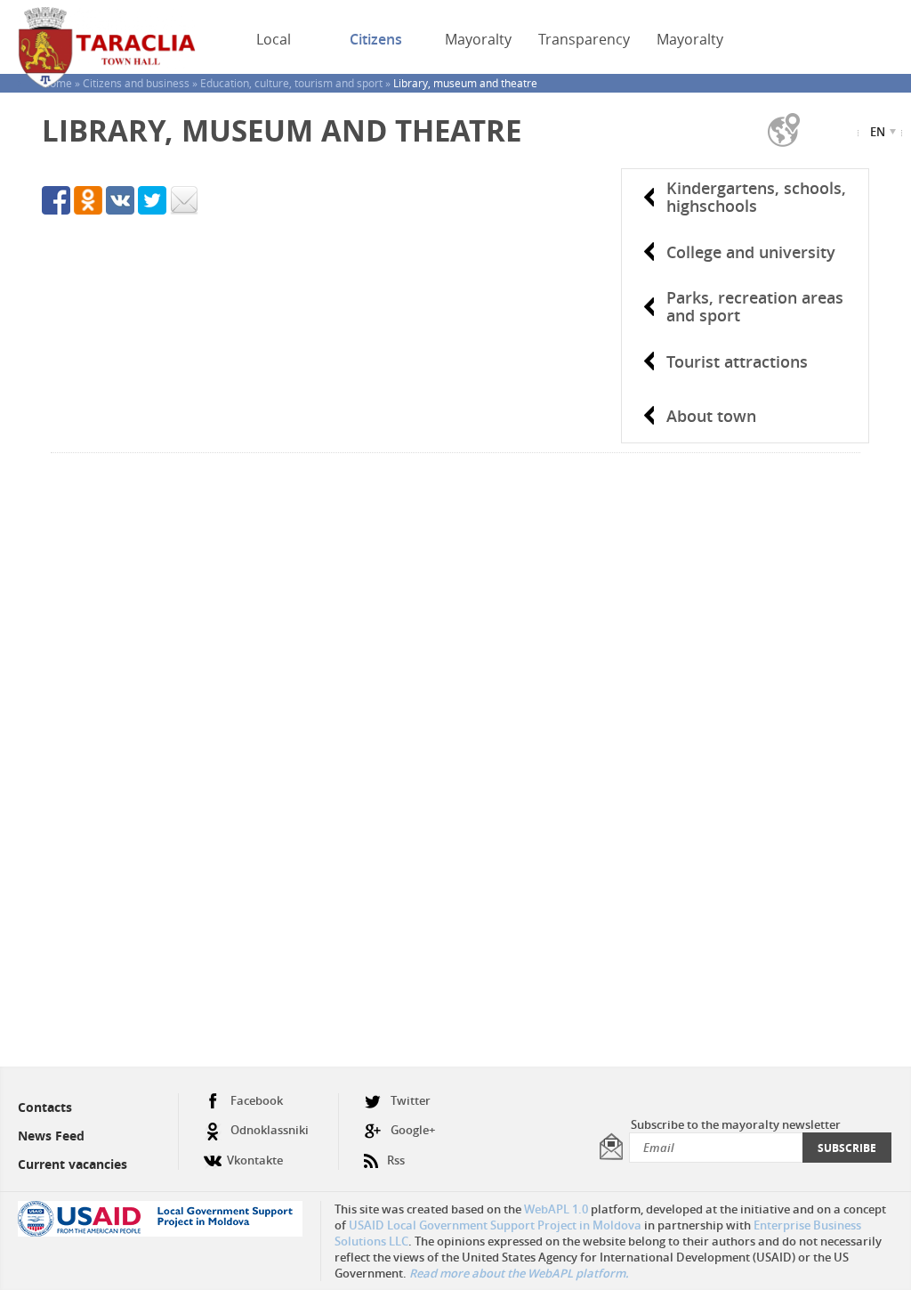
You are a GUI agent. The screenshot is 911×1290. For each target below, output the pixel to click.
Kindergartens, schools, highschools (756, 196)
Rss (396, 1160)
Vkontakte (255, 1160)
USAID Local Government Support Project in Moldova (495, 1225)
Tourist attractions (737, 361)
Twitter (411, 1100)
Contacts (45, 1107)
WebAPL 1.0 (556, 1209)
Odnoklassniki (269, 1130)
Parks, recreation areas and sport (754, 306)
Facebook (256, 1100)
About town (711, 415)
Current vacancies (72, 1164)
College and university (750, 252)
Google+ (413, 1130)
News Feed (51, 1135)
